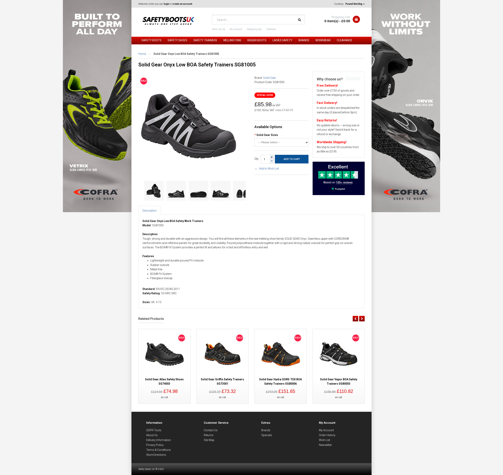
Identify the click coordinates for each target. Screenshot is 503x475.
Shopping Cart (254, 29)
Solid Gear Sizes (267, 135)
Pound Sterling (354, 4)
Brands (265, 430)
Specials (266, 435)
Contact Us (211, 430)
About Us (152, 435)
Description (149, 210)
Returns (208, 435)
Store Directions (156, 454)
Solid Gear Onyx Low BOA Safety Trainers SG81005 (186, 53)
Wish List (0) (218, 29)
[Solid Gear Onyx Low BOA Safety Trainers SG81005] (188, 172)
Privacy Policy (155, 445)
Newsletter (325, 445)
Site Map (209, 440)
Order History (327, 435)
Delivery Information (158, 440)
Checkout (271, 29)
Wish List (324, 440)
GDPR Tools (153, 430)
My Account (236, 29)
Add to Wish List (269, 168)
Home (142, 53)
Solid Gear (269, 77)
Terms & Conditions (158, 449)
